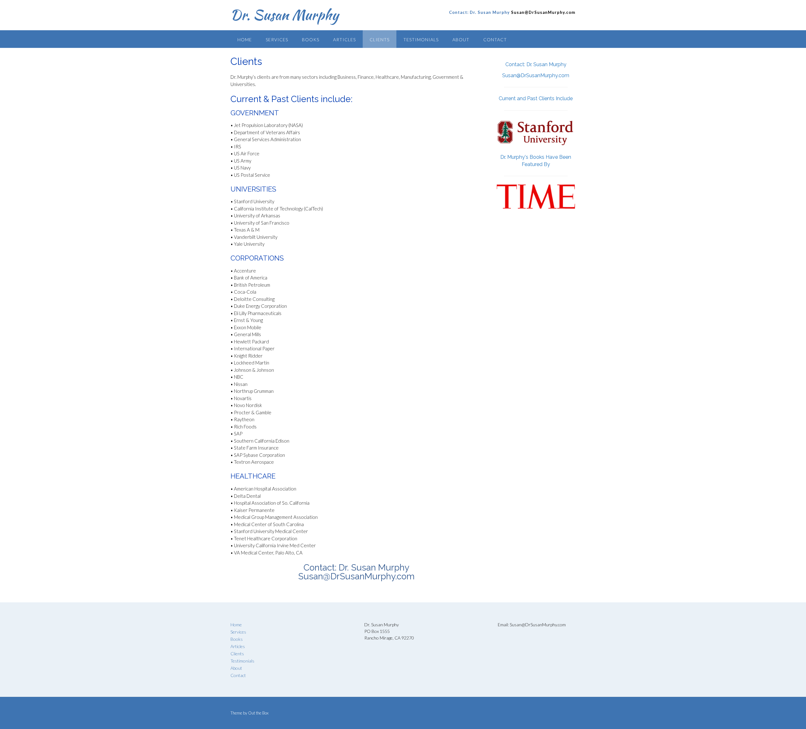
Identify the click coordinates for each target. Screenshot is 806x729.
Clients (379, 39)
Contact (495, 39)
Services (277, 39)
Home (244, 39)
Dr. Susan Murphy (284, 15)
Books (310, 39)
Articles (344, 39)
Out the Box (258, 712)
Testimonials (421, 39)
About (460, 39)
